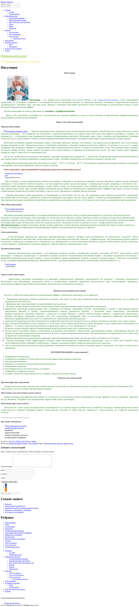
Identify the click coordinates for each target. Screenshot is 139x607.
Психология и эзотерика (13, 48)
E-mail (4, 474)
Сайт (3, 478)
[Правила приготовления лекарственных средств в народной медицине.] (16, 428)
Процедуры (33, 443)
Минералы (12, 28)
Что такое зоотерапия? (14, 512)
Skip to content (7, 2)
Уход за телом (13, 36)
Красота (7, 30)
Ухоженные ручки (19, 38)
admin (33, 441)
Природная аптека (11, 16)
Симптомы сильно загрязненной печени (21, 508)
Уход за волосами (15, 34)
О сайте (11, 12)
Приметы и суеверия (13, 535)
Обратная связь (14, 14)
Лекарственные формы (17, 18)
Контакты (9, 529)
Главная (7, 10)
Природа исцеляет (14, 56)
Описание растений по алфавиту (18, 533)
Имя (3, 470)
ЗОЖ (10, 44)
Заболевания (9, 40)
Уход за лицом (14, 32)
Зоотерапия (13, 46)
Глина (11, 24)
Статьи (7, 51)
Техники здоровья (11, 42)
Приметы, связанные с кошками (18, 510)
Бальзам (8, 504)
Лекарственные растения (17, 20)
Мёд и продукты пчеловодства (19, 22)
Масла (11, 26)
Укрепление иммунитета (15, 506)
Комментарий (6, 466)
